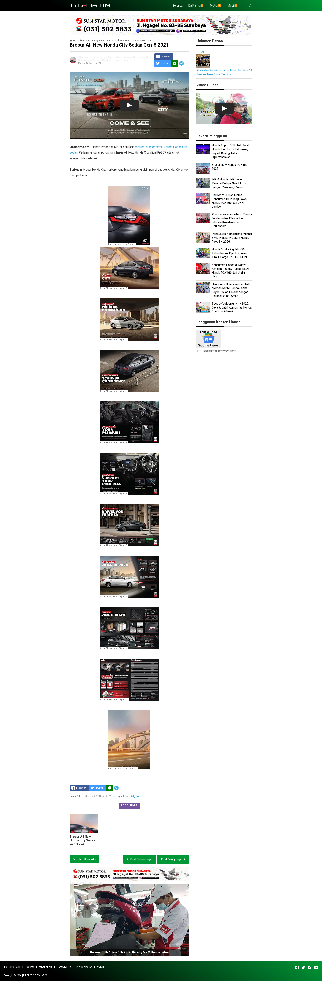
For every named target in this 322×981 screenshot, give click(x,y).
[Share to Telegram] (181, 63)
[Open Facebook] (297, 967)
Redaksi (29, 966)
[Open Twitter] (303, 967)
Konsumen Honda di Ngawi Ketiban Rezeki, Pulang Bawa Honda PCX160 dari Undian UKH (230, 270)
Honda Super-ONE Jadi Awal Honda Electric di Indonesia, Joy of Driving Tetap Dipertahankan (230, 151)
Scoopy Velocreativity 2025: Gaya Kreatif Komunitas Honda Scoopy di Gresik (232, 307)
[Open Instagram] (309, 967)
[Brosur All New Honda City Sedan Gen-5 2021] (84, 823)
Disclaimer (65, 966)
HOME (200, 52)
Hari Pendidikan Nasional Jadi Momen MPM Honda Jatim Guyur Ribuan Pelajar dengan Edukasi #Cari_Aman (231, 290)
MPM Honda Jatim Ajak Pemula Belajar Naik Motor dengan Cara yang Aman (229, 183)
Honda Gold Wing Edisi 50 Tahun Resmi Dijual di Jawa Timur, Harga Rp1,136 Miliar (229, 253)
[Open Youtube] (316, 967)
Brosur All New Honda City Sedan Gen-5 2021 (82, 840)
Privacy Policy (84, 966)
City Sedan (136, 796)
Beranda (178, 5)
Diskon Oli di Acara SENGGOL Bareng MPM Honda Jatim (129, 952)
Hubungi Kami (47, 966)
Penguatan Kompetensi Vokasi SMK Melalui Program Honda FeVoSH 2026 (232, 237)
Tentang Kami (12, 966)
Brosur (126, 796)
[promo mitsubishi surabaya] (161, 24)
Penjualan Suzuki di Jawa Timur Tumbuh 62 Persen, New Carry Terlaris (224, 72)
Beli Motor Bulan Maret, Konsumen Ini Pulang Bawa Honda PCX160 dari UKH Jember (229, 200)
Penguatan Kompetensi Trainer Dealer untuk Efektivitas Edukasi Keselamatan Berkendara (232, 220)
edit (114, 796)
